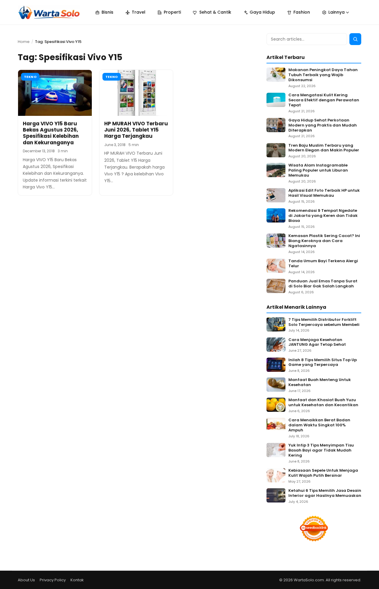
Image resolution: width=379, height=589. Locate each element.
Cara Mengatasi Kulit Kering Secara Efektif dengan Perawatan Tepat (323, 100)
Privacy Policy (53, 580)
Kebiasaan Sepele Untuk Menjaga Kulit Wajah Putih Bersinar (323, 473)
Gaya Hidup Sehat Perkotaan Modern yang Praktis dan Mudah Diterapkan (322, 125)
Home (24, 41)
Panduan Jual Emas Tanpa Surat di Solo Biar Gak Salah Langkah (322, 284)
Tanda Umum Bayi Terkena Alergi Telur (323, 264)
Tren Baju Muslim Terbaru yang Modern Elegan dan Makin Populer (323, 148)
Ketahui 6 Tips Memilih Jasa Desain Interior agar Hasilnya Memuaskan (324, 493)
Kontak (77, 580)
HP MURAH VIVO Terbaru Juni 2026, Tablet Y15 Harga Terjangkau (136, 130)
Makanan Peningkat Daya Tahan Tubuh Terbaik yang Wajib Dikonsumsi (323, 75)
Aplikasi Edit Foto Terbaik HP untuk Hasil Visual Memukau (324, 193)
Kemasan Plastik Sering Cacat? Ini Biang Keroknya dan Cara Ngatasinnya (324, 241)
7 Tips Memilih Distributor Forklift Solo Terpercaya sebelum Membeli (323, 322)
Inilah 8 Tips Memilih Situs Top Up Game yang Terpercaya (322, 363)
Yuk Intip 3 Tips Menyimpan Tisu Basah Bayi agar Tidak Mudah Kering (321, 450)
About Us (26, 580)
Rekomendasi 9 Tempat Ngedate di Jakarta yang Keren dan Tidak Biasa (323, 215)
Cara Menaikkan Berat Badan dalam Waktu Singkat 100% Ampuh (319, 425)
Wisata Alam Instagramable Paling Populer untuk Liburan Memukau (318, 170)
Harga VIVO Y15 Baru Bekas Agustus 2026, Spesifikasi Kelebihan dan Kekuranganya (51, 133)
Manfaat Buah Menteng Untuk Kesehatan (319, 382)
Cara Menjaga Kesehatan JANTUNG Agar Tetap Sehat (317, 342)
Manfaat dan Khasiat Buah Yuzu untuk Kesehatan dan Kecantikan (323, 403)
